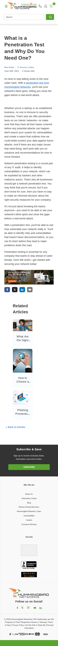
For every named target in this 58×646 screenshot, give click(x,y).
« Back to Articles (15, 427)
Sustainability (29, 516)
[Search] (50, 17)
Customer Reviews (29, 524)
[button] (29, 549)
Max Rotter (9, 67)
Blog (29, 503)
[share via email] (30, 289)
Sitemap (43, 622)
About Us (29, 494)
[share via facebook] (7, 289)
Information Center (29, 498)
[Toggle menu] (4, 6)
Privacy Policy (18, 625)
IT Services (22, 67)
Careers (29, 520)
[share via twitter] (15, 289)
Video (31, 67)
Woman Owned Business (29, 507)
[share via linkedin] (22, 289)
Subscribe (29, 467)
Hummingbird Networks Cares (29, 511)
